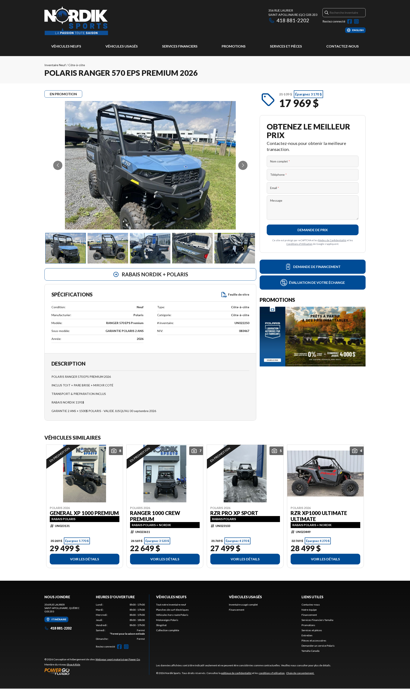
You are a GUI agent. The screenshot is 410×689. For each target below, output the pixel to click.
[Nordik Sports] (76, 20)
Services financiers (180, 46)
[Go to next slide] (242, 165)
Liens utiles (312, 597)
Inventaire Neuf (55, 65)
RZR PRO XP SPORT (234, 513)
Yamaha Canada (310, 650)
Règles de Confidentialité (332, 240)
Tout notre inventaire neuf (171, 604)
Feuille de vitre (238, 294)
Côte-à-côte (76, 65)
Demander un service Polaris (318, 645)
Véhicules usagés (121, 46)
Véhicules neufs (66, 46)
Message (276, 200)
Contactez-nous (342, 46)
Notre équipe (309, 609)
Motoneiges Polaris (167, 620)
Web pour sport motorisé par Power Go (117, 659)
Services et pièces (286, 46)
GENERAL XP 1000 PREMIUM (84, 513)
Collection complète (167, 630)
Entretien (307, 635)
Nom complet (280, 161)
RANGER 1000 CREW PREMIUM (155, 516)
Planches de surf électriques (172, 609)
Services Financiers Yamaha (317, 620)
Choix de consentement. (300, 673)
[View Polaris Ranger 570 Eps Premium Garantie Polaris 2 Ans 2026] (65, 248)
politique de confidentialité (236, 673)
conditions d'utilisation (272, 673)
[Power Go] (92, 671)
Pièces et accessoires (314, 640)
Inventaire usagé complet (243, 604)
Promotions (234, 46)
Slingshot (161, 625)
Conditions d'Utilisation (299, 244)
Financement (236, 609)
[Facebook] (349, 21)
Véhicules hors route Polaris (172, 614)
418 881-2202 (293, 20)
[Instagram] (356, 21)
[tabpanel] (120, 622)
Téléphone (278, 174)
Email (274, 188)
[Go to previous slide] (57, 165)
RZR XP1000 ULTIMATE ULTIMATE (319, 516)
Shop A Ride (73, 664)
